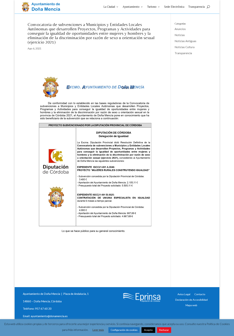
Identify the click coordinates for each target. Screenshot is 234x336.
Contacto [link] (199, 294)
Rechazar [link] (164, 329)
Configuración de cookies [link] (124, 329)
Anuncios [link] (180, 29)
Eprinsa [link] (188, 65)
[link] (42, 10)
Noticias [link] (180, 35)
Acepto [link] (148, 329)
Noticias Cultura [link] (185, 47)
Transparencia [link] (196, 6)
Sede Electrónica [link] (174, 6)
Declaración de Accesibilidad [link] (191, 299)
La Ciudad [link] (109, 6)
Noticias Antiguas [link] (185, 41)
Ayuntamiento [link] (131, 6)
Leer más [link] (98, 329)
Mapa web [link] (191, 305)
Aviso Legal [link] (184, 294)
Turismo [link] (151, 6)
